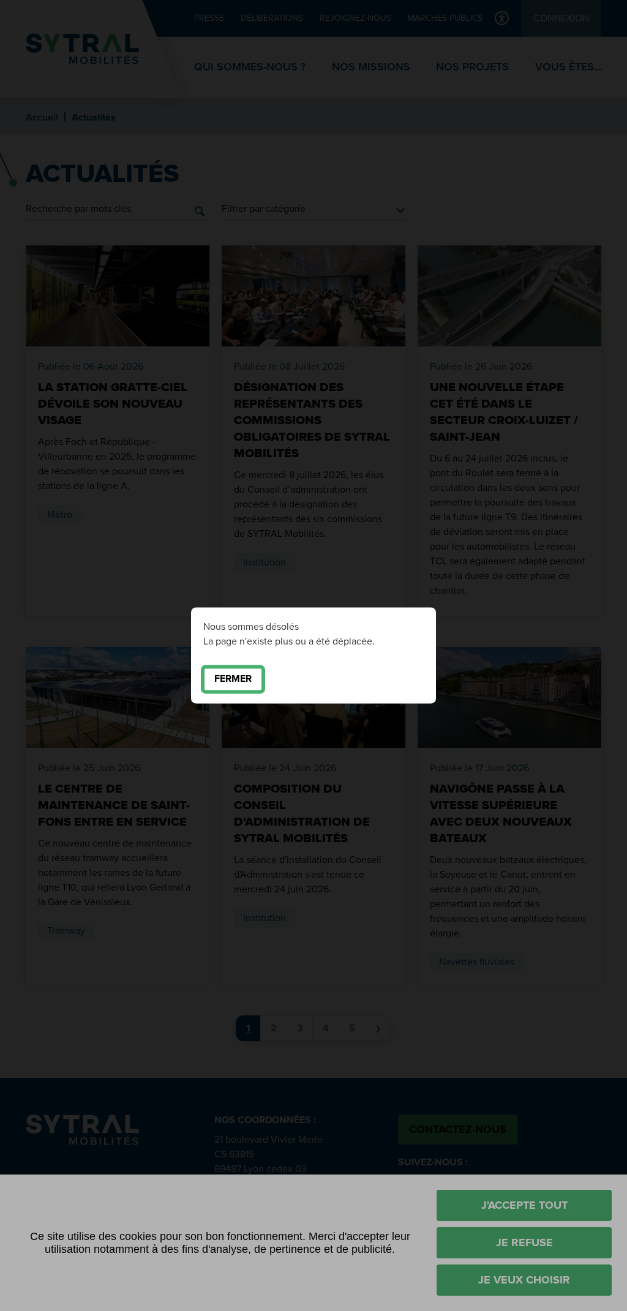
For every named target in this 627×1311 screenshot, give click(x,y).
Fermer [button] (233, 679)
